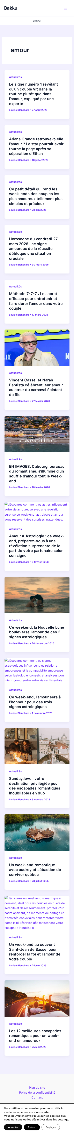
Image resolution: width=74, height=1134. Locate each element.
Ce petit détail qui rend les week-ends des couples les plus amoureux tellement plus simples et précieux (35, 196)
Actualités (15, 77)
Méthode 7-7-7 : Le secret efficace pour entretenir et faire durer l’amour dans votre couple (36, 300)
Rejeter (32, 1127)
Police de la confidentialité (37, 1092)
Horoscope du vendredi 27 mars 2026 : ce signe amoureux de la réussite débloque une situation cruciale (33, 249)
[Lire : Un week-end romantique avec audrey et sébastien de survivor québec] (37, 832)
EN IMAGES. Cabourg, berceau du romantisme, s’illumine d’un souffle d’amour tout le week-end (37, 473)
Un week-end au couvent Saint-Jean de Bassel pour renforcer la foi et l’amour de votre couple (34, 951)
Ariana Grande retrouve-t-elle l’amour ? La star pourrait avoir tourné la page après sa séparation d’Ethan (36, 146)
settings (63, 1119)
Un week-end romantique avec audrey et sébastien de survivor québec (35, 870)
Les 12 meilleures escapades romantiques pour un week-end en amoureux (35, 1036)
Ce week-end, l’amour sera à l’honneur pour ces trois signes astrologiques (35, 702)
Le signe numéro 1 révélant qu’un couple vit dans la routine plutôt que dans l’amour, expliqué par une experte (33, 94)
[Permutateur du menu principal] (65, 8)
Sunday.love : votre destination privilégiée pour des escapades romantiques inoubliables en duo (34, 785)
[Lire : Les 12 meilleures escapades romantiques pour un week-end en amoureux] (37, 998)
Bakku (10, 8)
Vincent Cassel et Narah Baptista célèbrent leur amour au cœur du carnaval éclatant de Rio (36, 387)
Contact (37, 1097)
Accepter (13, 1127)
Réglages (51, 1127)
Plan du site (37, 1087)
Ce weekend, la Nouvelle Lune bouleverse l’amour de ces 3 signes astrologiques (36, 632)
